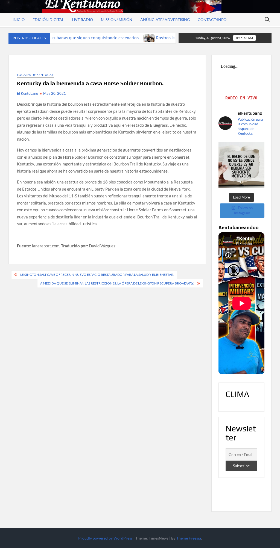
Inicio (19, 19)
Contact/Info (212, 19)
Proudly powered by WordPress (105, 538)
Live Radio (82, 19)
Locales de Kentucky (35, 75)
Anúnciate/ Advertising (165, 19)
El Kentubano (27, 93)
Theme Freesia (188, 538)
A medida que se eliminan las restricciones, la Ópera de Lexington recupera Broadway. (117, 283)
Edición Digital (48, 19)
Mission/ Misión (116, 19)
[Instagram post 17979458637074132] (241, 165)
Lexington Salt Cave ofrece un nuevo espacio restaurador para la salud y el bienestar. (97, 274)
